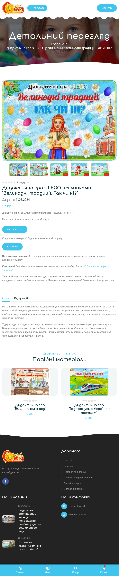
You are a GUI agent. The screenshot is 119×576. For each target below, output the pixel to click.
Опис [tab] (6, 298)
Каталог (38, 8)
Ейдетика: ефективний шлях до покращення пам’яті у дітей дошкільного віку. (29, 521)
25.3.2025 (25, 538)
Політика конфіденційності (78, 477)
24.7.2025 (25, 506)
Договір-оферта (72, 483)
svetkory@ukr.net (76, 506)
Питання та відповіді (75, 472)
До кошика (14, 229)
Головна (57, 44)
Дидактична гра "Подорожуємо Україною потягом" (89, 409)
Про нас (68, 460)
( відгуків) (23, 182)
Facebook (12, 247)
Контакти (68, 466)
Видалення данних (74, 489)
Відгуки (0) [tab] (21, 298)
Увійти (106, 8)
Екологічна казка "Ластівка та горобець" (29, 546)
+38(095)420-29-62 (78, 515)
